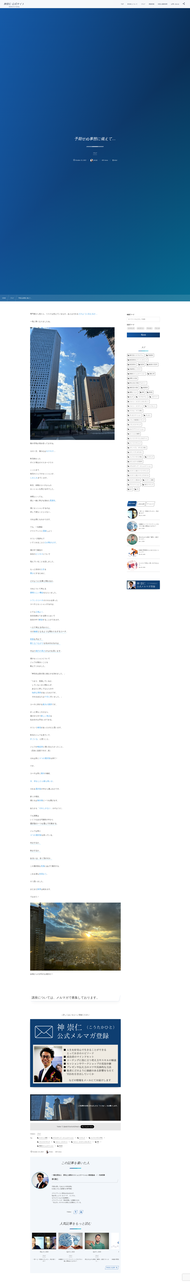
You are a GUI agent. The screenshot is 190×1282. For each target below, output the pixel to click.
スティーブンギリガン (135, 452)
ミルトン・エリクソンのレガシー (139, 401)
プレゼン (149, 328)
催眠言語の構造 (133, 387)
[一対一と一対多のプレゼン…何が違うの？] (44, 1241)
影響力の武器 (133, 378)
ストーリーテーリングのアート (138, 438)
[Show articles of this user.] (40, 1180)
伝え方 (131, 397)
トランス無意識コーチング (137, 420)
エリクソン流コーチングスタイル (139, 475)
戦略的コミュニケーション (137, 373)
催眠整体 (145, 387)
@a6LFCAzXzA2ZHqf (71, 1126)
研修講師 (150, 355)
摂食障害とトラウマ (135, 369)
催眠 (143, 392)
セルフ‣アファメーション (136, 429)
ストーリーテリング (135, 443)
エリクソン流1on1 (134, 480)
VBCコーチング (148, 484)
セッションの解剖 (134, 434)
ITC (137, 489)
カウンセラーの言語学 (135, 461)
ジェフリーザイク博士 (135, 457)
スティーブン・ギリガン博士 (137, 447)
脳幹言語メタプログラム (136, 355)
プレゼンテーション (135, 415)
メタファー (154, 397)
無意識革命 (132, 364)
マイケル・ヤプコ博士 (135, 410)
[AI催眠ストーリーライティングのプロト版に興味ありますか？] (70, 1241)
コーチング (131, 328)
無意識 (142, 364)
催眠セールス (133, 392)
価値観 (150, 392)
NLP (130, 489)
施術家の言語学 (153, 364)
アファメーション (134, 484)
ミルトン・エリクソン (135, 406)
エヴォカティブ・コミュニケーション (140, 466)
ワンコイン (158, 328)
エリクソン (140, 328)
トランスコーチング (135, 424)
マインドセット (151, 406)
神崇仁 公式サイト (14, 4)
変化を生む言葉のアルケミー (137, 383)
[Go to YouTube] (81, 1212)
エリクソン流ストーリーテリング (139, 470)
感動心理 (151, 373)
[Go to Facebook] (76, 1212)
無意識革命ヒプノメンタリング (138, 360)
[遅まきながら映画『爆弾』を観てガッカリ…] (97, 1241)
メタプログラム (142, 397)
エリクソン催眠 (149, 480)
